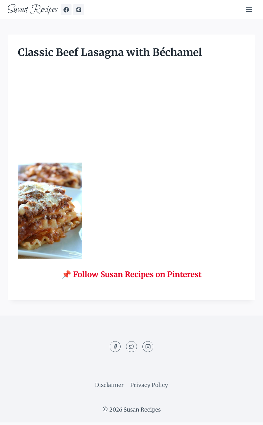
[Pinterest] (78, 9)
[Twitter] (131, 346)
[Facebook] (66, 9)
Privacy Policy (149, 385)
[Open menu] (248, 9)
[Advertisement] (131, 115)
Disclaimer (109, 385)
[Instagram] (147, 346)
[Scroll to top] (246, 415)
